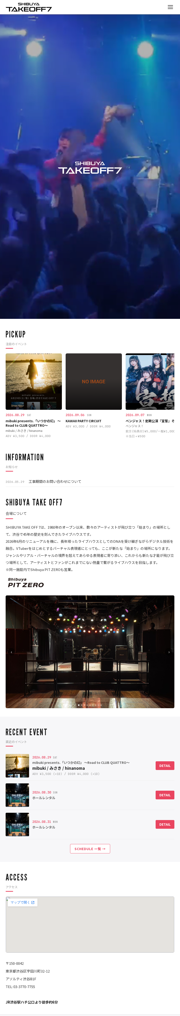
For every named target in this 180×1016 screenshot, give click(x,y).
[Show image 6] (93, 705)
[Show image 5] (90, 705)
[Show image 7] (95, 705)
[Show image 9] (101, 705)
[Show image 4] (87, 705)
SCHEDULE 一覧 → (90, 848)
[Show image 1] (78, 705)
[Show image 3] (84, 705)
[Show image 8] (98, 705)
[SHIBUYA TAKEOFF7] (29, 7)
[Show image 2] (81, 705)
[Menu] (170, 7)
